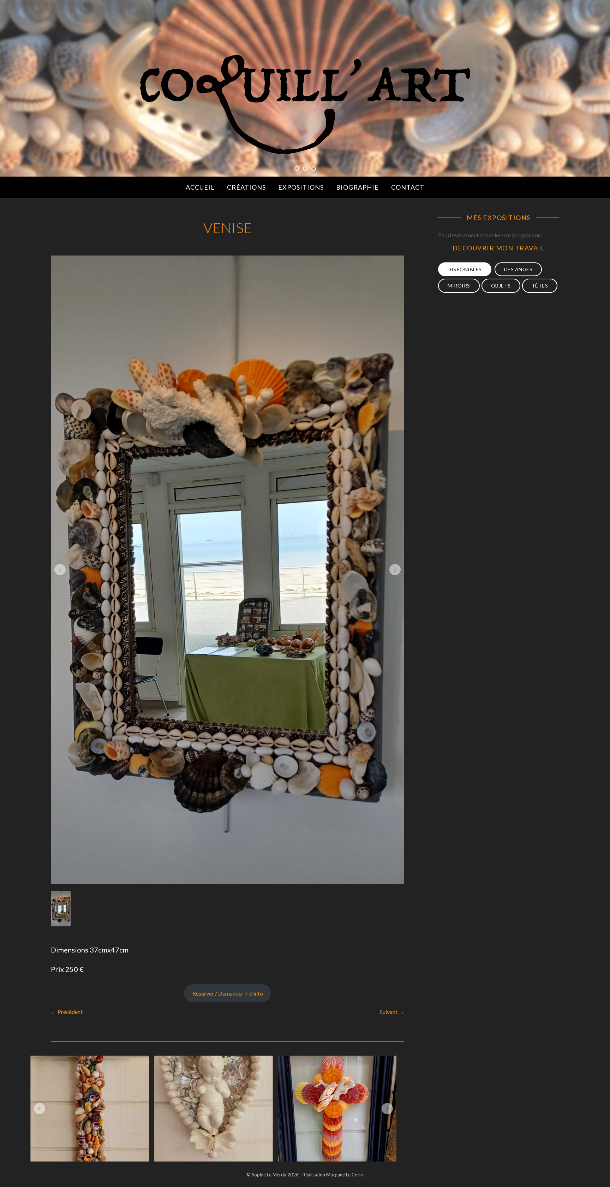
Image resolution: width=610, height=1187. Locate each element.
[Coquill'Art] (305, 105)
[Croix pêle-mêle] (89, 1109)
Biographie (357, 187)
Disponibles (465, 269)
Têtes (540, 286)
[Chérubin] (213, 1109)
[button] (60, 569)
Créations (246, 187)
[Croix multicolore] (337, 1109)
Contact (407, 187)
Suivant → (392, 1011)
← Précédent (67, 1011)
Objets (501, 286)
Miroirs (459, 286)
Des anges (518, 269)
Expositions (301, 187)
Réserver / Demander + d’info (227, 993)
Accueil (200, 187)
